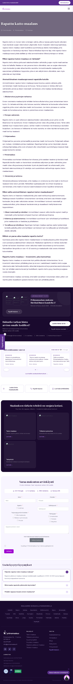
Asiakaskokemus (54, 635)
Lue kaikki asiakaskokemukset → (36, 373)
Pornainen (39, 618)
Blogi (51, 641)
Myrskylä (36, 621)
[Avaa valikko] (68, 8)
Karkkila (21, 614)
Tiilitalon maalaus (32, 647)
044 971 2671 (7, 642)
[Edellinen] (6, 369)
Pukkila (64, 618)
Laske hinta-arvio (59, 323)
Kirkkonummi (44, 610)
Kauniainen (33, 610)
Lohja (24, 618)
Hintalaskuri (64, 2)
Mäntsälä (48, 618)
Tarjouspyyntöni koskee (19, 512)
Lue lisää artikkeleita (61, 389)
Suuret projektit (31, 640)
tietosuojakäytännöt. (47, 546)
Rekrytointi (53, 644)
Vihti (14, 614)
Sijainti (19, 505)
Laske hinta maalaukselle (13, 389)
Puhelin (52, 497)
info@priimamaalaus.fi (10, 644)
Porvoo (48, 614)
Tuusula (7, 614)
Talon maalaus (31, 634)
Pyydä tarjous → (55, 650)
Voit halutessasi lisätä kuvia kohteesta (36, 536)
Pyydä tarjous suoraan (58, 329)
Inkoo (17, 618)
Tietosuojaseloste (56, 680)
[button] (2, 342)
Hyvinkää (9, 618)
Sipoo (54, 610)
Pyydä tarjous (13, 311)
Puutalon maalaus (32, 642)
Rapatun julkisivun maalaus (35, 645)
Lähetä (9, 551)
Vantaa (25, 610)
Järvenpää (62, 610)
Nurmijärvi (30, 614)
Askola (57, 618)
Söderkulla (57, 614)
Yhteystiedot (53, 647)
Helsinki (10, 610)
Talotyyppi (52, 513)
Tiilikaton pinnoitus (32, 637)
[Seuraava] (66, 369)
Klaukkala (39, 614)
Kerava (65, 614)
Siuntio (31, 618)
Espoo (18, 610)
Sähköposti (52, 505)
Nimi (19, 497)
